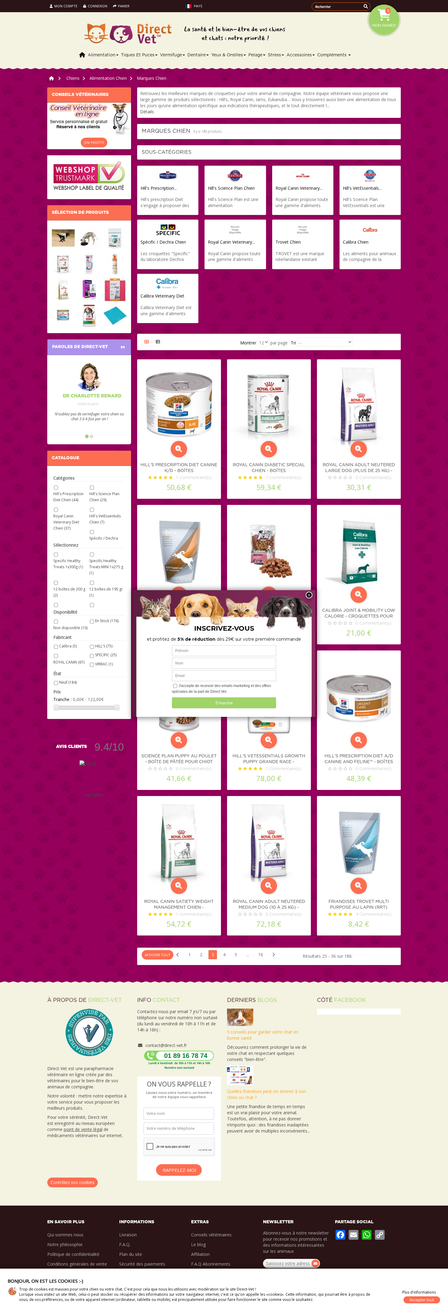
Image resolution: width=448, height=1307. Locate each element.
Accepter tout (422, 1299)
